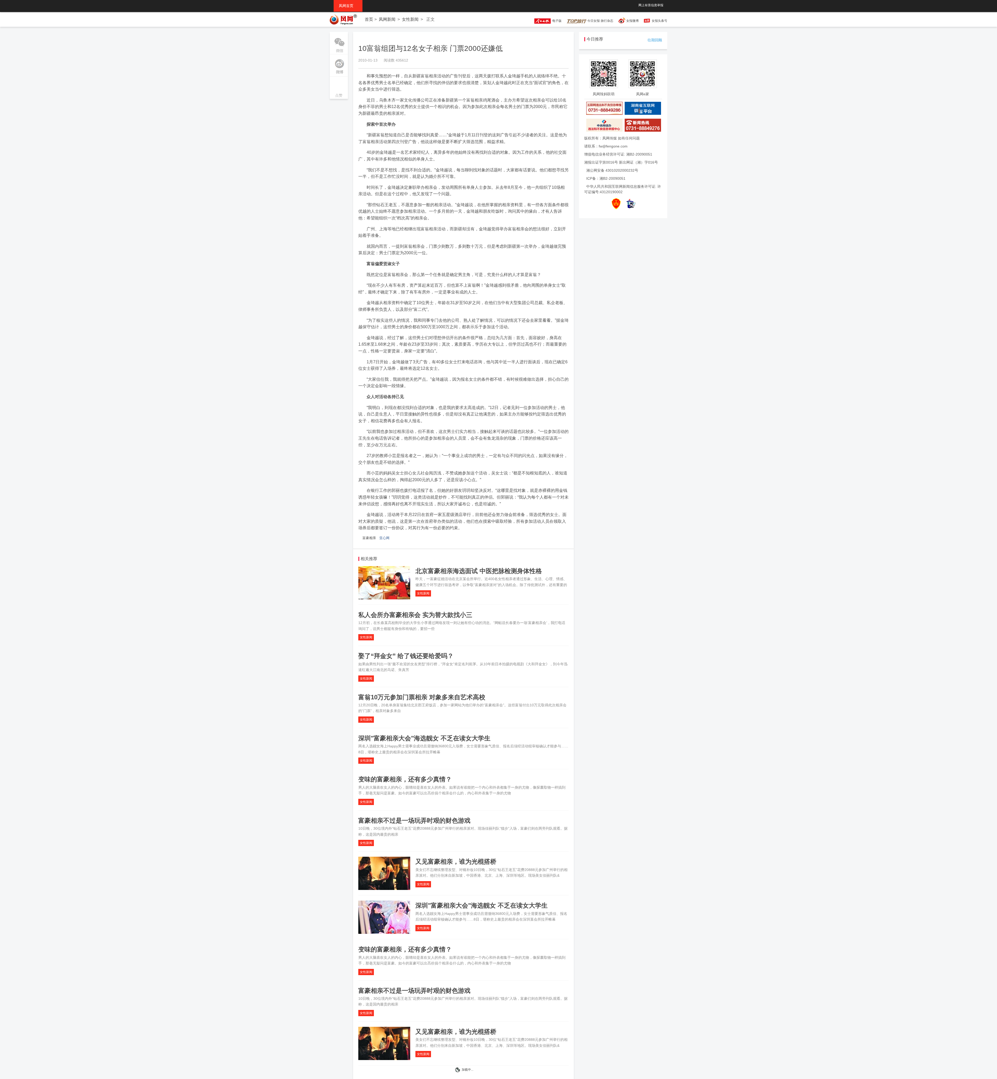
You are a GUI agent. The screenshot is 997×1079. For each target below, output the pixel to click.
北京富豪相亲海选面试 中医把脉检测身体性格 (478, 570)
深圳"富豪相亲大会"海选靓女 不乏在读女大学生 (424, 738)
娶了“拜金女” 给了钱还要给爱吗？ (406, 655)
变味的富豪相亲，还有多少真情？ (405, 779)
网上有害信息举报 (650, 5)
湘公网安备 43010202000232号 (612, 170)
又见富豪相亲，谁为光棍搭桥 (455, 861)
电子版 (556, 21)
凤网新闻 (387, 19)
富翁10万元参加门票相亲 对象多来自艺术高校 (421, 697)
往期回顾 (655, 40)
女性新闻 (410, 19)
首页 (369, 19)
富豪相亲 (369, 538)
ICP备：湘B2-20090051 (605, 178)
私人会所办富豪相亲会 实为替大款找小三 (415, 614)
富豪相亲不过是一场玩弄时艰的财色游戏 (414, 820)
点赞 (339, 88)
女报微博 (632, 21)
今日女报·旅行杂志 (600, 21)
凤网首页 (348, 6)
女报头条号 (659, 21)
